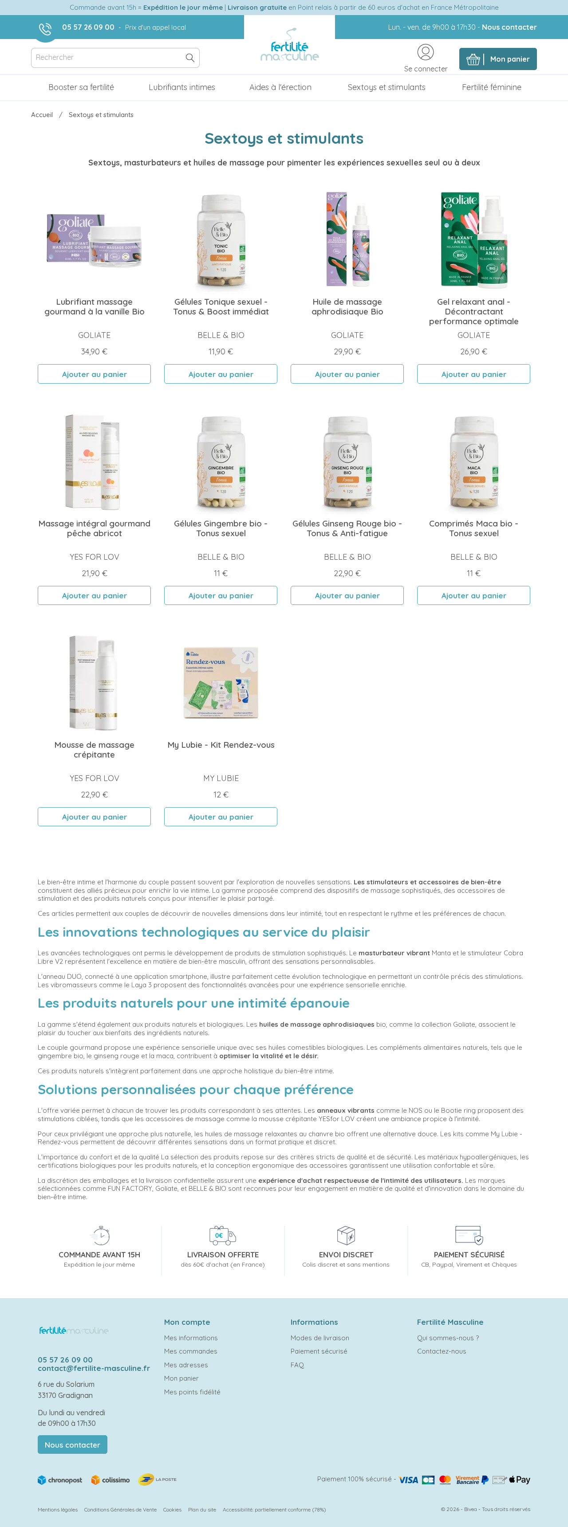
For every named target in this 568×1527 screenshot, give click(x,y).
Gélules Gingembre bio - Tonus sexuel (221, 528)
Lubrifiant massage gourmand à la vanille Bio (94, 306)
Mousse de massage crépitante (94, 749)
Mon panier (181, 1378)
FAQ (297, 1365)
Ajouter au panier (94, 374)
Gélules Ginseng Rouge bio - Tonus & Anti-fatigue (347, 528)
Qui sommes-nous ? (448, 1338)
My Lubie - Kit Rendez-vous (221, 744)
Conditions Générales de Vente (120, 1509)
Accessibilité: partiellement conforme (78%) (274, 1509)
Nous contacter (509, 27)
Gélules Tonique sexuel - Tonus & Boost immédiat (221, 306)
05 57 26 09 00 (88, 27)
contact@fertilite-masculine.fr (94, 1368)
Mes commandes (190, 1351)
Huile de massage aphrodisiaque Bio (347, 306)
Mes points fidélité (192, 1392)
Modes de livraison (320, 1338)
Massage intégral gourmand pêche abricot (94, 528)
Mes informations (191, 1338)
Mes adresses (186, 1365)
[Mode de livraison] (108, 1478)
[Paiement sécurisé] (464, 1479)
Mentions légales (58, 1509)
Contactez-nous (441, 1351)
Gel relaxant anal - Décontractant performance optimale (474, 311)
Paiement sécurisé (319, 1351)
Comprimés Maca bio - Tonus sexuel (473, 528)
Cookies (172, 1509)
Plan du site (202, 1509)
